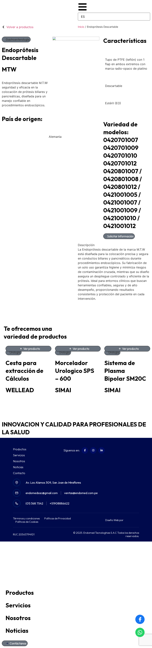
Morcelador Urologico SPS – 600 (74, 370)
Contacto (19, 473)
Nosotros (19, 461)
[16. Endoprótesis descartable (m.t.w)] (75, 60)
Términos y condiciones (26, 518)
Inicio (81, 26)
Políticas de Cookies (26, 521)
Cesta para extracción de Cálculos (24, 370)
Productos (19, 449)
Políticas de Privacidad (57, 518)
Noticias (18, 467)
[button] (16, 39)
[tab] (114, 245)
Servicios (19, 455)
